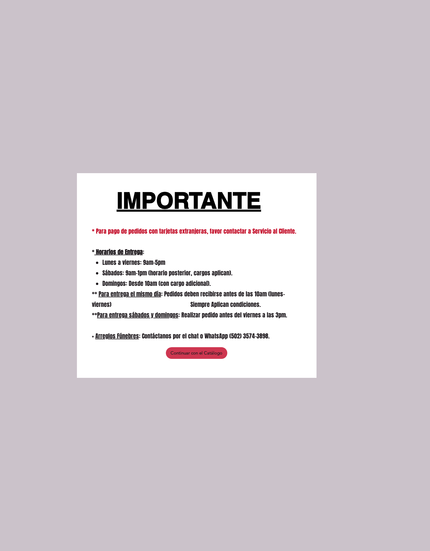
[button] (196, 353)
